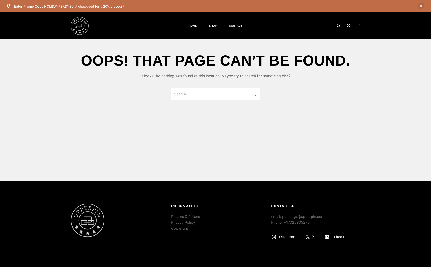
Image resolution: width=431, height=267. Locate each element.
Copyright (179, 228)
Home (193, 25)
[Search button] (254, 94)
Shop (213, 25)
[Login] (348, 25)
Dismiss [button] (421, 6)
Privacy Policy (183, 222)
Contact (235, 25)
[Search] (338, 25)
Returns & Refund (185, 216)
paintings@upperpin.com (303, 216)
